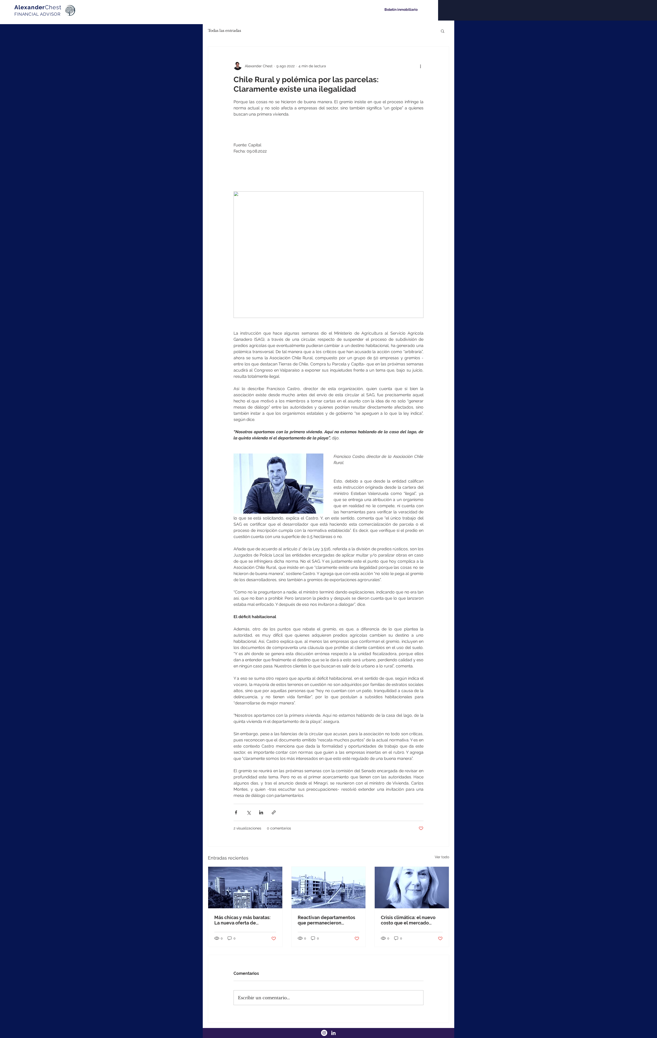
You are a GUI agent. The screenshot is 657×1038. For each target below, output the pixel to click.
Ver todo (442, 857)
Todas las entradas (224, 30)
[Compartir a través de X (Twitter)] (248, 812)
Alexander (37, 7)
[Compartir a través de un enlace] (273, 812)
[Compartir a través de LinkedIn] (261, 812)
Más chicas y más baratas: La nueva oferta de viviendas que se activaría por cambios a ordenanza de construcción (242, 920)
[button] (442, 31)
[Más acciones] (420, 66)
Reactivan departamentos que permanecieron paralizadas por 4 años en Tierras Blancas (326, 920)
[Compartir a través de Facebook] (236, 812)
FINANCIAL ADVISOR (37, 14)
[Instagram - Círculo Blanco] (324, 1033)
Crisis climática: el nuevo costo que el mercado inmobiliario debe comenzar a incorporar (408, 920)
